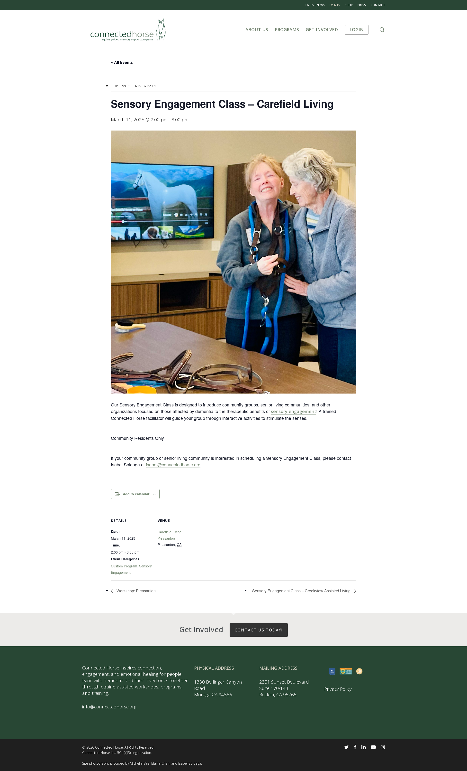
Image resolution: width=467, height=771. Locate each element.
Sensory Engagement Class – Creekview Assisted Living (301, 590)
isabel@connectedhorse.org (173, 464)
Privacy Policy (338, 689)
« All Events (122, 62)
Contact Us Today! (259, 630)
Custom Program (124, 566)
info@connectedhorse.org (109, 707)
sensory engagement (293, 411)
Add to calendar (136, 493)
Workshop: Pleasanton (136, 590)
